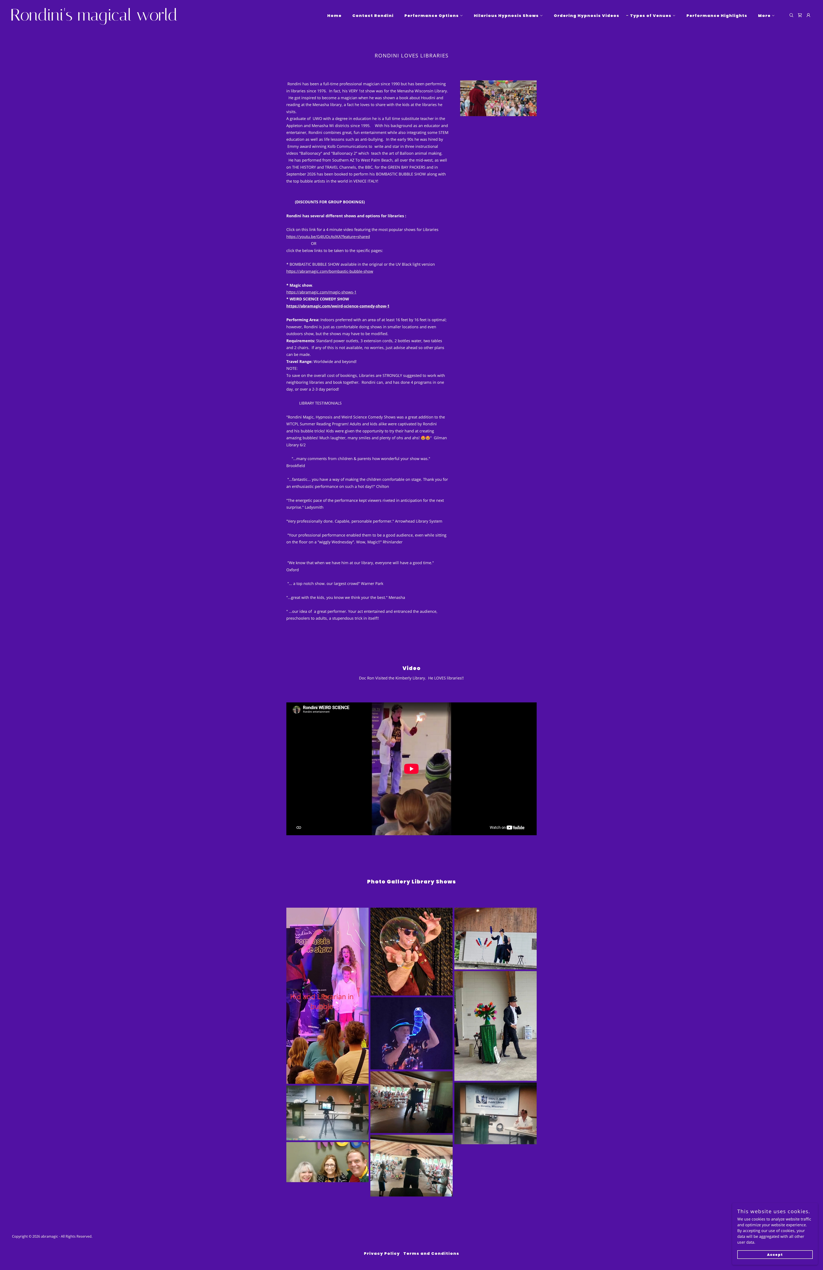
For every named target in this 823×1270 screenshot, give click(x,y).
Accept (775, 1254)
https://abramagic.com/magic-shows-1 (321, 292)
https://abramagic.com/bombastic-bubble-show (329, 271)
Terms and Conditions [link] (431, 1253)
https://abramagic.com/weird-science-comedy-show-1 (337, 306)
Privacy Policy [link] (382, 1253)
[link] (122, 19)
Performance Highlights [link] (716, 15)
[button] (432, 15)
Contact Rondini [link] (373, 15)
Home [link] (334, 15)
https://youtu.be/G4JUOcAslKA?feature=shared (328, 236)
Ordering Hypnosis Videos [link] (586, 15)
